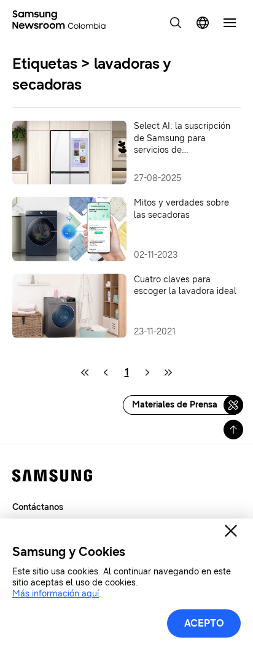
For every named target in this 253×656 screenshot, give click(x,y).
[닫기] (231, 531)
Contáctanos (37, 507)
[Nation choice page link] (203, 23)
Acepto (204, 623)
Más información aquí (55, 593)
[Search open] (176, 23)
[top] (233, 429)
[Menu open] (230, 23)
